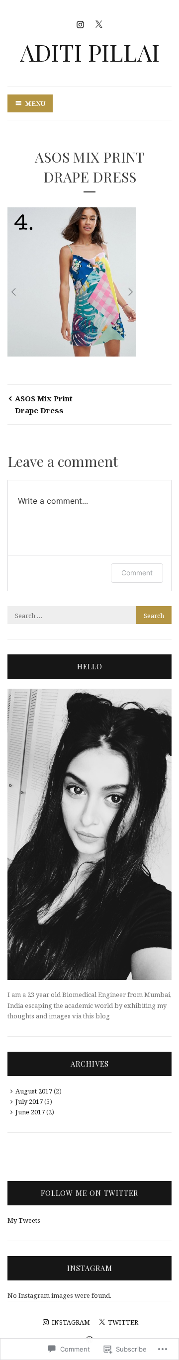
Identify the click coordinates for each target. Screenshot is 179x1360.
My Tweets (23, 1220)
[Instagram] (80, 23)
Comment (137, 572)
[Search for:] (89, 615)
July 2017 (29, 1101)
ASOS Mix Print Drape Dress (44, 404)
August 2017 (33, 1091)
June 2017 (30, 1111)
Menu (35, 103)
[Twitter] (98, 23)
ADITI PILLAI (90, 52)
